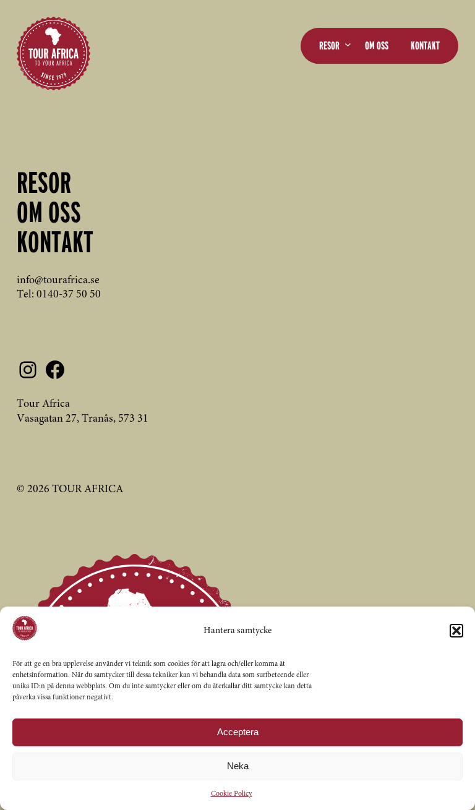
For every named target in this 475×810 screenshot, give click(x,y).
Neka (238, 766)
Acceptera (238, 732)
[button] (456, 631)
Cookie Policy (231, 794)
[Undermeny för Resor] (347, 44)
